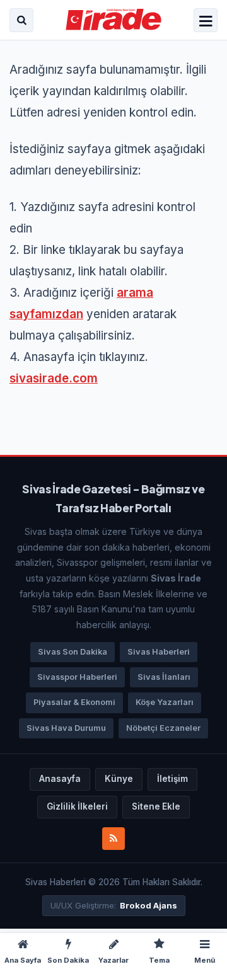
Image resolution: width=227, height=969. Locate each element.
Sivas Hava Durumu (66, 728)
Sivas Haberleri (158, 652)
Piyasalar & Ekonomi (74, 702)
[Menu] (205, 21)
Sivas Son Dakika (72, 652)
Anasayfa (60, 779)
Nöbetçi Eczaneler (163, 728)
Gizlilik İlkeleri (77, 806)
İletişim (172, 779)
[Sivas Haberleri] (114, 20)
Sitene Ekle (156, 806)
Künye (119, 779)
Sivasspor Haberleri (77, 677)
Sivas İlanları (163, 677)
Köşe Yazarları (165, 702)
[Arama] (21, 20)
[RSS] (113, 838)
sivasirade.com (53, 378)
